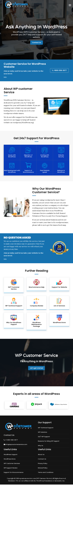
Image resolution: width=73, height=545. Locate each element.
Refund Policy (42, 468)
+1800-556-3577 (60, 70)
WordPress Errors (9, 459)
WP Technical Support (45, 428)
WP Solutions (42, 432)
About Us (41, 454)
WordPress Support (10, 454)
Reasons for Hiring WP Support (48, 441)
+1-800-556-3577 (11, 440)
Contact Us (36, 42)
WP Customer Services (12, 463)
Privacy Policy (42, 463)
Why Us (40, 446)
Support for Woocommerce (13, 472)
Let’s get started (36, 368)
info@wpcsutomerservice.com (16, 444)
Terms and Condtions (45, 472)
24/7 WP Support (44, 437)
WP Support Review (10, 468)
